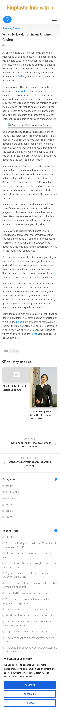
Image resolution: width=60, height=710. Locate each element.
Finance (14, 351)
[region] (30, 681)
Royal (34, 333)
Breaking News (10, 28)
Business (10, 498)
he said (51, 273)
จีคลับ (21, 76)
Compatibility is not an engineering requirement (30, 593)
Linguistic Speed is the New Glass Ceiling (27, 631)
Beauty (9, 486)
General (10, 510)
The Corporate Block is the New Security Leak (29, 609)
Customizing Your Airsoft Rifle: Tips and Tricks (40, 415)
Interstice (10, 537)
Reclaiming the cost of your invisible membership (31, 615)
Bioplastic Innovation (30, 7)
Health (9, 517)
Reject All (30, 703)
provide (22, 91)
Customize (30, 694)
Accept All (30, 685)
